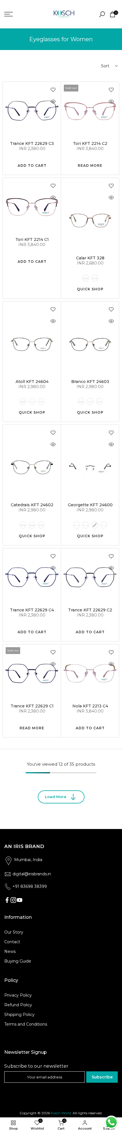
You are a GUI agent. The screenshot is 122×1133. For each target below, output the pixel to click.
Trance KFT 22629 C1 (32, 706)
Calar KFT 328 (90, 258)
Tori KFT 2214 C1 (32, 239)
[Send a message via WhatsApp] (111, 1122)
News (10, 951)
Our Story (13, 932)
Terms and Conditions (25, 1024)
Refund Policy (18, 1004)
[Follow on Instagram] (13, 900)
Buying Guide (17, 961)
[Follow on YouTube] (19, 900)
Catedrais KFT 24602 (32, 504)
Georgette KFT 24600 (90, 504)
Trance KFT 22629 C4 (32, 610)
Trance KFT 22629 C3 (32, 143)
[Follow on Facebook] (7, 900)
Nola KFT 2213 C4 (90, 706)
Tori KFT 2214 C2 (90, 143)
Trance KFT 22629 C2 (90, 610)
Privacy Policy (18, 995)
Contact (12, 941)
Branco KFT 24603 (90, 381)
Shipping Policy (19, 1014)
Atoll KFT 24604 (32, 381)
